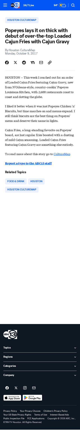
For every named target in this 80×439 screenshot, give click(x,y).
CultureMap (62, 154)
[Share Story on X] (15, 62)
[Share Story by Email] (41, 62)
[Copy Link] (50, 62)
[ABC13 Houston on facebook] (7, 388)
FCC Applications (35, 418)
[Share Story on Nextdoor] (32, 62)
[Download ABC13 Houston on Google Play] (32, 398)
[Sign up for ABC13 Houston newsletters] (34, 388)
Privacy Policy (10, 411)
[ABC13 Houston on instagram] (25, 388)
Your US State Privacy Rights (17, 415)
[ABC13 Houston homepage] (15, 5)
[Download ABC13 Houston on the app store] (12, 398)
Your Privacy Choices (30, 411)
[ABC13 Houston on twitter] (16, 388)
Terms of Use (40, 415)
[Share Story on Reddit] (24, 62)
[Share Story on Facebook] (7, 62)
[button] (5, 5)
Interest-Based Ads (59, 415)
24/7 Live (28, 5)
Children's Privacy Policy (56, 411)
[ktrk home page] (10, 334)
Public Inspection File (13, 418)
